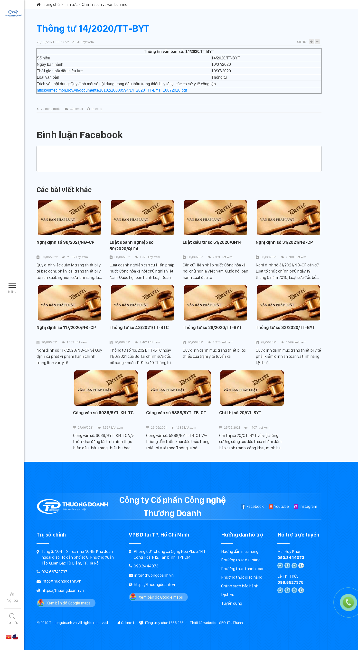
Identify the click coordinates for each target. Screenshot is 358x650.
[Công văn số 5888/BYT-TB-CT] (179, 388)
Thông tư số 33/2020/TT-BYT (285, 327)
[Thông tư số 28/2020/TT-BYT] (215, 303)
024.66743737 (54, 571)
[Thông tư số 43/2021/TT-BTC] (142, 303)
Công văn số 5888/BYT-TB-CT (176, 412)
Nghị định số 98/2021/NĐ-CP (65, 242)
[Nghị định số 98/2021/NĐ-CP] (69, 218)
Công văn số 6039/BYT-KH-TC (103, 412)
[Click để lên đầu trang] (349, 641)
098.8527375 (290, 582)
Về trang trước (50, 108)
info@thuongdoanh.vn (61, 581)
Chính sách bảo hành (239, 586)
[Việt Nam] (8, 636)
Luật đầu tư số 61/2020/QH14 (212, 242)
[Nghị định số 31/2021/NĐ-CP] (288, 218)
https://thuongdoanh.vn (62, 590)
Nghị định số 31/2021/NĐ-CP (284, 242)
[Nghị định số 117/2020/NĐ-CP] (69, 303)
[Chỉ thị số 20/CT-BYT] (252, 388)
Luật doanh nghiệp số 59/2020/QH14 (131, 245)
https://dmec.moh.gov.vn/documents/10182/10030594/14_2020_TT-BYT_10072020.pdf (112, 90)
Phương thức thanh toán (242, 568)
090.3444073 (290, 557)
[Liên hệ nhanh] (330, 581)
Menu (12, 291)
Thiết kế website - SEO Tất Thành (216, 622)
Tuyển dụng (231, 603)
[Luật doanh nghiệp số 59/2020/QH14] (142, 218)
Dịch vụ (227, 594)
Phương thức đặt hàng (241, 559)
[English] (15, 636)
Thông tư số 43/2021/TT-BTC (139, 327)
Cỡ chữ (302, 42)
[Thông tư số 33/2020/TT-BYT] (288, 303)
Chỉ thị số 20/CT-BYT (240, 412)
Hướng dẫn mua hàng (239, 551)
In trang (97, 108)
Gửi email (76, 108)
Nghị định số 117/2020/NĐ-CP (66, 327)
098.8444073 (146, 566)
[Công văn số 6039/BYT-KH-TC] (106, 388)
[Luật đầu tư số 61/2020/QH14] (215, 218)
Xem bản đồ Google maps (69, 603)
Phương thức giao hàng (241, 577)
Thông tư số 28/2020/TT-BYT (212, 327)
